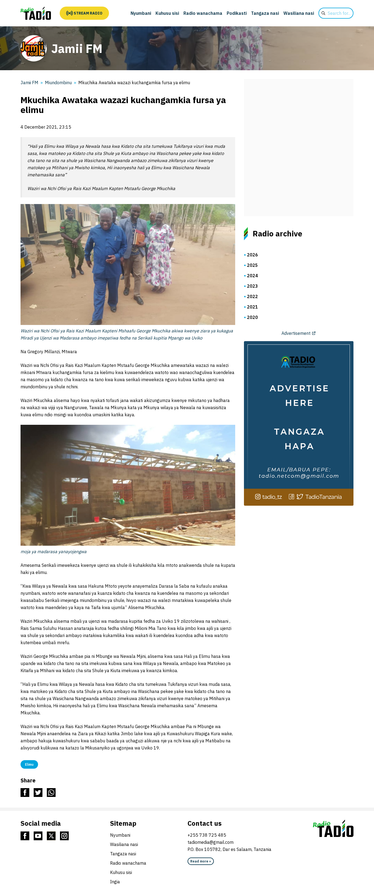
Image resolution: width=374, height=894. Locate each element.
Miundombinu (58, 82)
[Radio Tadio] (333, 828)
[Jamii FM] (36, 13)
